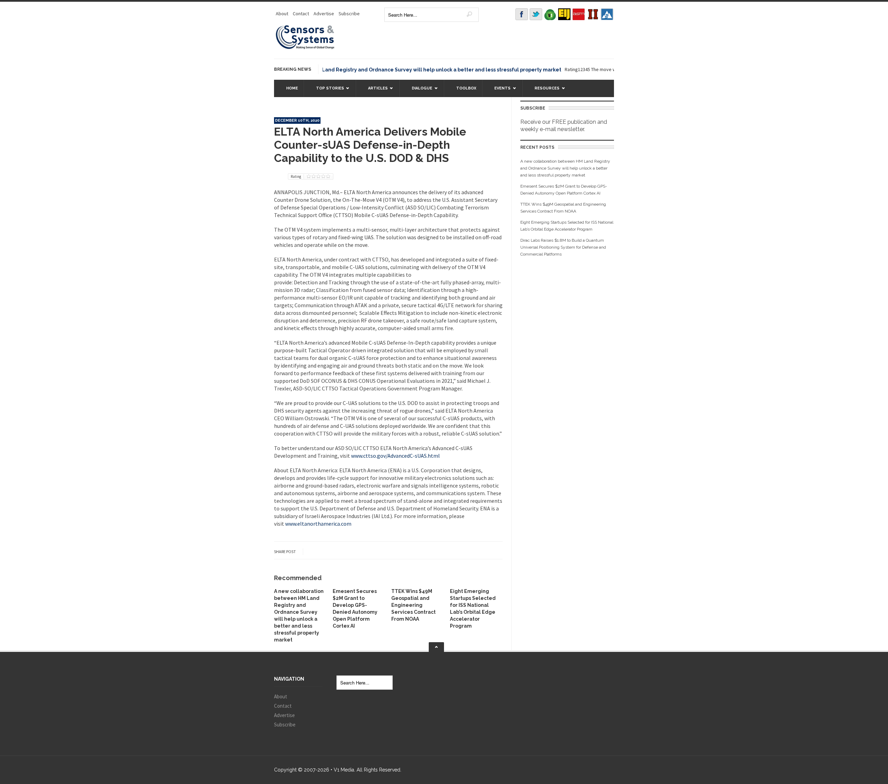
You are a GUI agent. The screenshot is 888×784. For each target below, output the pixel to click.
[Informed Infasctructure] (593, 14)
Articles (374, 91)
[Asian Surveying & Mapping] (578, 14)
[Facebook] (521, 14)
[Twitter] (536, 14)
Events (499, 91)
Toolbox (466, 88)
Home (292, 88)
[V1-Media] (550, 14)
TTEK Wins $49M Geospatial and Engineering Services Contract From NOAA (413, 605)
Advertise (324, 13)
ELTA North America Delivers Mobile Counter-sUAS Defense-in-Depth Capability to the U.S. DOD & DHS (370, 144)
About (282, 13)
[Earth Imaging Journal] (564, 14)
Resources (544, 91)
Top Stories (326, 91)
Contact (301, 13)
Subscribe (349, 13)
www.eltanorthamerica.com (318, 523)
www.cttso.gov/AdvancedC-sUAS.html (395, 455)
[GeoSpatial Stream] (607, 14)
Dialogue (418, 91)
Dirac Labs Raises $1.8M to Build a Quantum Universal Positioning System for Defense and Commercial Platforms (563, 247)
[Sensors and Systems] (305, 47)
